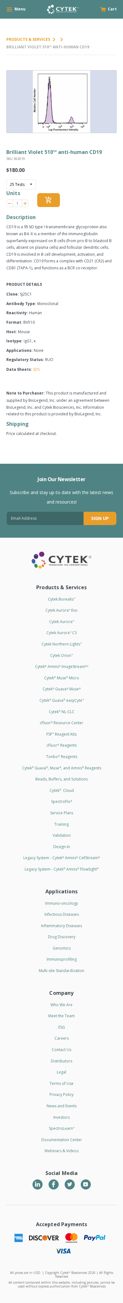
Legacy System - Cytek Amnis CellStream (61, 857)
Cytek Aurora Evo (61, 610)
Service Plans (61, 813)
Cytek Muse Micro (61, 678)
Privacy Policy (61, 1094)
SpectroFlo (61, 801)
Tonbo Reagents (61, 756)
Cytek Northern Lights (62, 644)
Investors (61, 1117)
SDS (36, 369)
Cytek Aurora (61, 621)
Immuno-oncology (61, 903)
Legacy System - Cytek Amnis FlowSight (62, 869)
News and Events (62, 1106)
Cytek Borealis (61, 599)
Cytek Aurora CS (61, 632)
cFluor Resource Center (61, 722)
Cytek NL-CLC (61, 711)
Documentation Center (61, 1139)
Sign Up (100, 518)
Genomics (62, 948)
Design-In (61, 846)
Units (13, 193)
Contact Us (61, 1049)
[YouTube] (86, 1184)
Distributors (61, 1061)
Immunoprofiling (62, 959)
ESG (61, 1027)
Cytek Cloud (62, 790)
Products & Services (28, 39)
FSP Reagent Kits (61, 734)
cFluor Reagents (61, 745)
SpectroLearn (61, 1128)
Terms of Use (61, 1083)
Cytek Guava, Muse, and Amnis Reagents (61, 768)
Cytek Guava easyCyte (61, 700)
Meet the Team (61, 1016)
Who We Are (61, 1004)
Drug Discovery (61, 936)
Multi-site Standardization (61, 970)
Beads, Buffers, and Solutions (61, 779)
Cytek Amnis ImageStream (61, 666)
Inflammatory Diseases (61, 925)
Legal (61, 1072)
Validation (62, 835)
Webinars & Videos (61, 1150)
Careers (62, 1038)
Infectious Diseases (61, 914)
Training (61, 824)
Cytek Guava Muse (62, 689)
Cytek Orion (61, 655)
